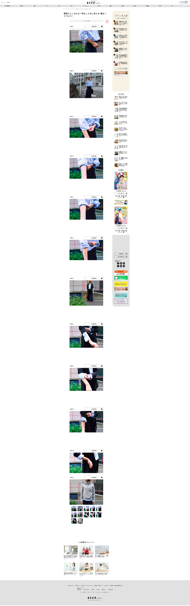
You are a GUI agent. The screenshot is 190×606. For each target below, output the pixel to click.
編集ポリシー (78, 585)
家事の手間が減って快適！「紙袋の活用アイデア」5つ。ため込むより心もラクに (123, 29)
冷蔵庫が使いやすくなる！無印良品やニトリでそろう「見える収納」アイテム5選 (123, 49)
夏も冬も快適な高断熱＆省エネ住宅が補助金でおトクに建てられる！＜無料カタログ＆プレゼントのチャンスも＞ (70, 556)
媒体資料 (111, 585)
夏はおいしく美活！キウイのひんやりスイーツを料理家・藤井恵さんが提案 (101, 573)
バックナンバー (120, 197)
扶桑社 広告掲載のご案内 (118, 585)
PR (64, 559)
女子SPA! (92, 589)
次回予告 (116, 230)
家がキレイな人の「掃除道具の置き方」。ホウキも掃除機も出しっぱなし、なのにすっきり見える (123, 164)
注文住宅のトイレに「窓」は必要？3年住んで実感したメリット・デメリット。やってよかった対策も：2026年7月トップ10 (123, 23)
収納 (120, 32)
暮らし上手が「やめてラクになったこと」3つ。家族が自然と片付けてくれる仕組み (123, 103)
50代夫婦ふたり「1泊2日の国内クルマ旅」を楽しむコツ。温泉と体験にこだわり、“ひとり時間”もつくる (123, 36)
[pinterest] (124, 266)
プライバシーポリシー (89, 585)
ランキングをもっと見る (121, 68)
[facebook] (121, 263)
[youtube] (121, 266)
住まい (121, 25)
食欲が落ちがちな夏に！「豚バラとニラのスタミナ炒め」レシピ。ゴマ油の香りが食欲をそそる (123, 129)
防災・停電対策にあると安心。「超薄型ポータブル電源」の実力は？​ (101, 556)
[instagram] (118, 263)
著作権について (100, 585)
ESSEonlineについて (71, 585)
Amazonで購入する (121, 193)
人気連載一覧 (121, 253)
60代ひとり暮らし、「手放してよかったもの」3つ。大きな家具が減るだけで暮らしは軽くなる (123, 43)
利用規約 (95, 585)
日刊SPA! (98, 589)
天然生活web (79, 589)
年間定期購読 (123, 230)
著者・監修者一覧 (121, 256)
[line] (124, 263)
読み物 (121, 38)
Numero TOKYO (86, 589)
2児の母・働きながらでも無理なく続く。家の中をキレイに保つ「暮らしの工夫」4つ (123, 141)
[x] (118, 266)
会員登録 (8, 2)
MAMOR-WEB (110, 589)
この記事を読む (94, 26)
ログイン (4, 2)
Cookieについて (106, 585)
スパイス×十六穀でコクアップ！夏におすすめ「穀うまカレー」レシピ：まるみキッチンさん (86, 574)
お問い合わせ (83, 585)
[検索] (126, 75)
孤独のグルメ (104, 589)
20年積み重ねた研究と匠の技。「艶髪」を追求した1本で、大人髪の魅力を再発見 (86, 556)
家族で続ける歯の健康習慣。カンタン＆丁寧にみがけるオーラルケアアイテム (70, 573)
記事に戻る (107, 22)
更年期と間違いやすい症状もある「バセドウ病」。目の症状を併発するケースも (123, 146)
